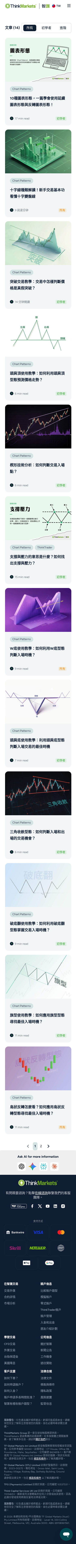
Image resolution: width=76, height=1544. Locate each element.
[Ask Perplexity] (43, 1166)
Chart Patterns (21, 89)
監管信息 (46, 1403)
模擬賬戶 (46, 1297)
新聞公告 (46, 1350)
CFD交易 (9, 1344)
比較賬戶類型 (49, 1290)
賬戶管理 (46, 1316)
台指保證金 (11, 1356)
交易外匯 (9, 1290)
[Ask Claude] (54, 1166)
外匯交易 (9, 1350)
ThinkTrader (44, 547)
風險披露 (46, 1397)
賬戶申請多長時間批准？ (19, 1397)
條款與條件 (48, 1384)
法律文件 (46, 1378)
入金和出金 (48, 1322)
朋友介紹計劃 (49, 1328)
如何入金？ (11, 1391)
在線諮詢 (41, 1193)
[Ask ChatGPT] (21, 1166)
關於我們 (40, 1439)
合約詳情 (9, 1297)
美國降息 (9, 1363)
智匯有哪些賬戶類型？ (18, 1403)
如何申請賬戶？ (14, 1384)
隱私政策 (46, 1391)
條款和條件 (40, 1458)
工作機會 (46, 1356)
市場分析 (9, 1303)
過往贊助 (46, 1363)
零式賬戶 (46, 1303)
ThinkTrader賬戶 (51, 1310)
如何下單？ (11, 1378)
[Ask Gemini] (32, 1166)
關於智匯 (46, 1344)
